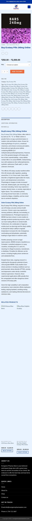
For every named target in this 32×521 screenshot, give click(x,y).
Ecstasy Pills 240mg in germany (9, 92)
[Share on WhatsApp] (3, 108)
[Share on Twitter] (9, 108)
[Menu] (2, 7)
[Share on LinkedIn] (19, 108)
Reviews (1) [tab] (5, 127)
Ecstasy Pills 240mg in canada (21, 90)
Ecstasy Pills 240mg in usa (10, 93)
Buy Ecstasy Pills (13, 45)
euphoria (17, 143)
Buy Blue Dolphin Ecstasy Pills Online (22, 443)
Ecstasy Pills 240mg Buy (16, 88)
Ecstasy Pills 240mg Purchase (17, 97)
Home (3, 45)
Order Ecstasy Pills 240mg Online (21, 101)
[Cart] (29, 6)
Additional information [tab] (9, 123)
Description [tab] (5, 119)
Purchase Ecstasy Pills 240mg (9, 103)
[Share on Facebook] (6, 108)
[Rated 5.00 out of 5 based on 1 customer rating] (16, 57)
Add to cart (17, 71)
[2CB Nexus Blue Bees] (8, 372)
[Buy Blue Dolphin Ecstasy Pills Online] (24, 372)
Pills (2, 64)
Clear (29, 61)
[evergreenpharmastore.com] (16, 7)
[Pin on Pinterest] (15, 108)
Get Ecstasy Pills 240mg (17, 99)
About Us (4, 490)
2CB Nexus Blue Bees (7, 443)
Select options (7, 450)
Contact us (4, 497)
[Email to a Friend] (12, 108)
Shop (3, 494)
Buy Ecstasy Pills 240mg (11, 84)
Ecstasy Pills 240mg (14, 86)
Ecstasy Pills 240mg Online (13, 95)
